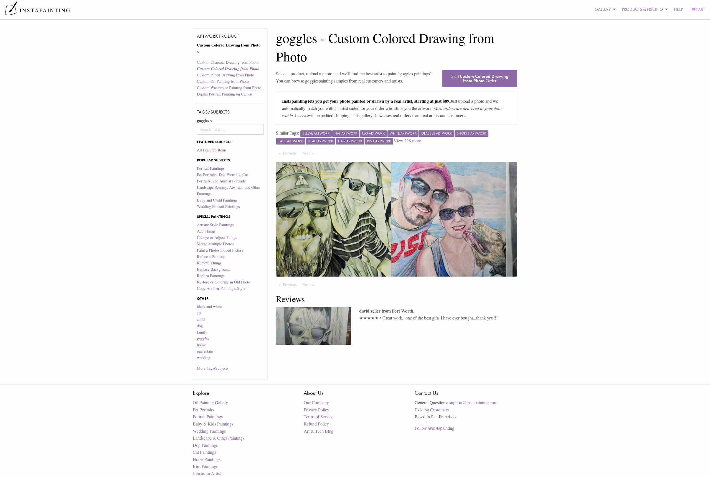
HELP (678, 9)
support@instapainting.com (473, 402)
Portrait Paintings (211, 168)
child (201, 319)
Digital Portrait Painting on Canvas (225, 94)
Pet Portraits (203, 409)
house (201, 344)
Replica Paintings (211, 275)
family (202, 332)
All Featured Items (212, 150)
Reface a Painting (211, 256)
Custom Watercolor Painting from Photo (229, 87)
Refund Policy (316, 424)
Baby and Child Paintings (217, 200)
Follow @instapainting (434, 428)
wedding (203, 357)
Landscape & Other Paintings (218, 438)
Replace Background (213, 269)
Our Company (316, 402)
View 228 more (407, 140)
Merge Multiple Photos (215, 243)
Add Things (206, 231)
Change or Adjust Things (217, 237)
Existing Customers (432, 409)
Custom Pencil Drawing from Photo (225, 75)
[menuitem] (603, 9)
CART (700, 9)
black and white (209, 306)
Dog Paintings (205, 445)
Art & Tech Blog (318, 431)
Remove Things (209, 262)
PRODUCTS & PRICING (642, 9)
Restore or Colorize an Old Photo (223, 282)
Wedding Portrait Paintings (218, 206)
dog (200, 325)
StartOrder (479, 78)
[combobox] (230, 129)
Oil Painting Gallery (210, 402)
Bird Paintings (205, 466)
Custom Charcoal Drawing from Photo (227, 62)
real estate (205, 351)
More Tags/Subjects (213, 368)
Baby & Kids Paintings (213, 424)
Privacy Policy (316, 409)
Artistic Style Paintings (215, 224)
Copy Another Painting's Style (221, 288)
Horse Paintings (206, 459)
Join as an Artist (207, 473)
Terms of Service (318, 416)
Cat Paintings (204, 452)
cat (199, 313)
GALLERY (603, 9)
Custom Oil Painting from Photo (223, 81)
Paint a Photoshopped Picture (220, 250)
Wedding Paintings (209, 431)
